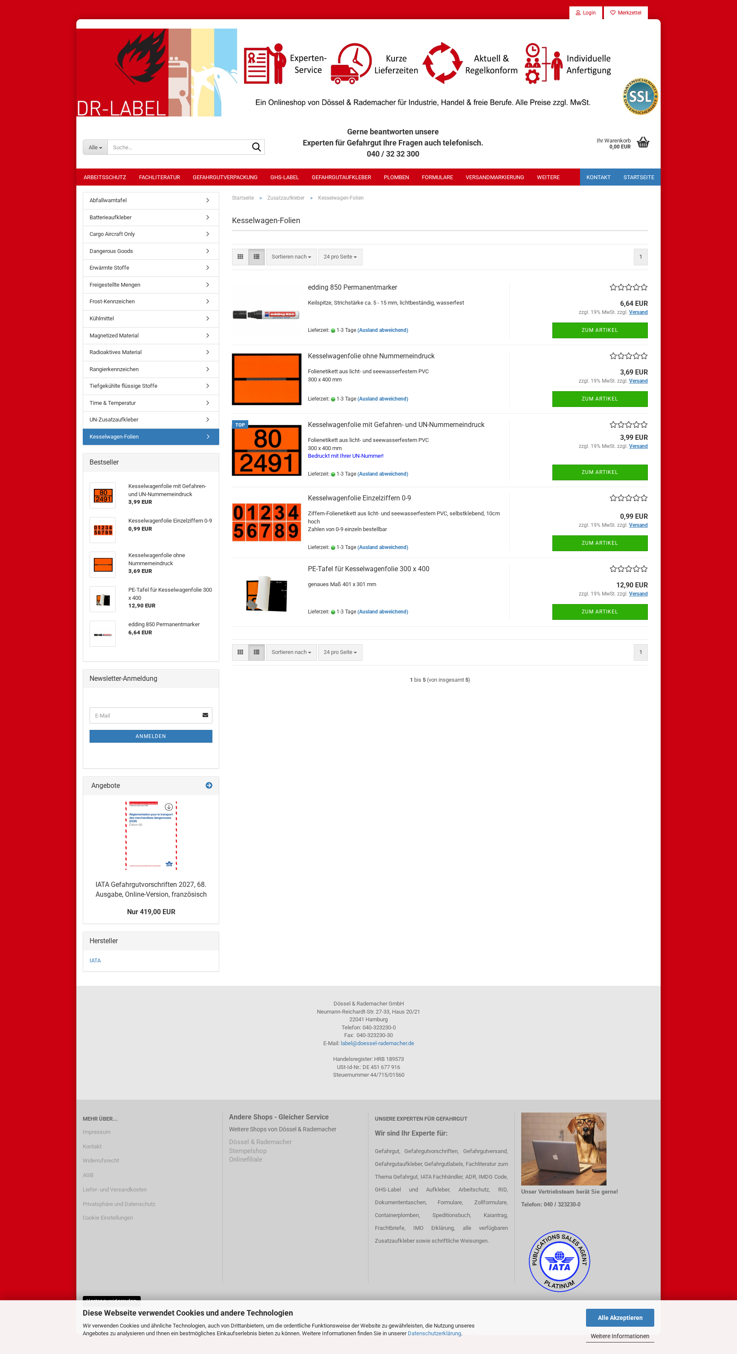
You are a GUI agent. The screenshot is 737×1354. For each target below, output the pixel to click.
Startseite (639, 177)
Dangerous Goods (111, 251)
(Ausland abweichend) (382, 330)
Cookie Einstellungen (108, 1218)
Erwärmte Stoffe (109, 267)
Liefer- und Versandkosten (115, 1189)
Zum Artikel (600, 330)
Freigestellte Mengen (115, 285)
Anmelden (151, 736)
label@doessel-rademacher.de (377, 1043)
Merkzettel (628, 13)
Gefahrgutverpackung (225, 177)
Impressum (96, 1132)
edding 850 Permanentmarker (352, 287)
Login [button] (588, 13)
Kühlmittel (102, 318)
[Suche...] (257, 147)
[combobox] (291, 257)
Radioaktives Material (116, 352)
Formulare (437, 177)
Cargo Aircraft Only (112, 234)
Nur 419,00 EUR (151, 912)
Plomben (396, 177)
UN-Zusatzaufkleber (114, 419)
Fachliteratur (159, 177)
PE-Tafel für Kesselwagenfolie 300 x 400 (368, 569)
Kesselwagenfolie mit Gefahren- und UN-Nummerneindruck (396, 425)
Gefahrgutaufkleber (341, 177)
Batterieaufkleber (110, 217)
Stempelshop (248, 1151)
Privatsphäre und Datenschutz (119, 1204)
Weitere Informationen (620, 1336)
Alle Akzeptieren (620, 1317)
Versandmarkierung (495, 177)
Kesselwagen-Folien (114, 436)
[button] (240, 257)
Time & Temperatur (113, 403)
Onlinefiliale (245, 1159)
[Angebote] (209, 786)
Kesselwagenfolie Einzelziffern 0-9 (359, 498)
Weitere (548, 177)
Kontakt (598, 177)
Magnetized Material (114, 335)
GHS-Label (284, 177)
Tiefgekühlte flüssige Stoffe (123, 386)
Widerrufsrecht (101, 1160)
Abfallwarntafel (108, 200)
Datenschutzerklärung (434, 1333)
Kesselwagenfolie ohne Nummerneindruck (371, 356)
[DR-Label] (368, 72)
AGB (88, 1175)
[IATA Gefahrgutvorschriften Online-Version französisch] (151, 836)
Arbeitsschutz (105, 177)
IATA (95, 960)
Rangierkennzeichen (114, 369)
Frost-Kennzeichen (112, 301)
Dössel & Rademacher (260, 1142)
